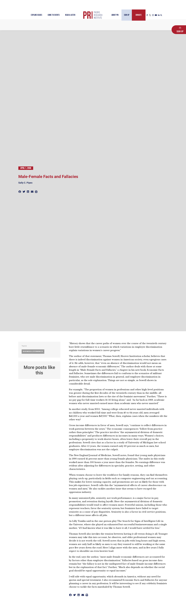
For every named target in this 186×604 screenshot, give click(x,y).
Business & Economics (33, 351)
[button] (161, 15)
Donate (139, 15)
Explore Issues (36, 15)
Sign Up (126, 15)
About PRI (114, 15)
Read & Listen (70, 15)
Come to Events (54, 15)
